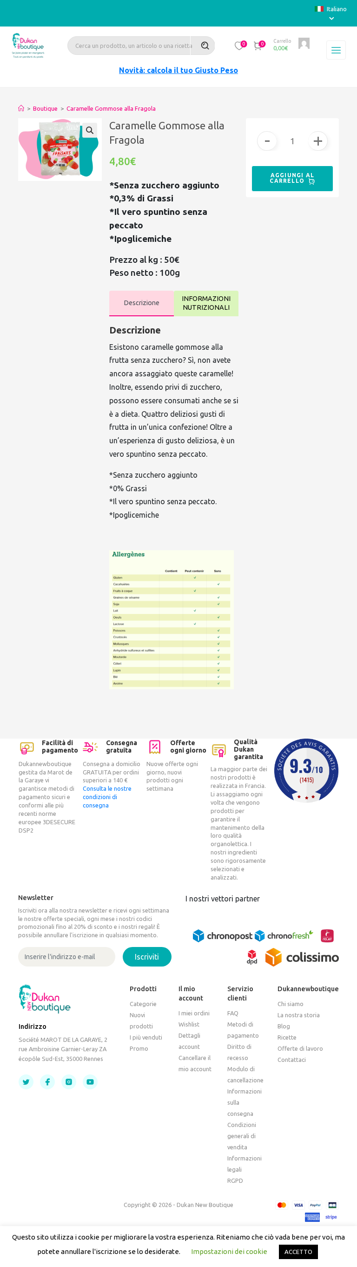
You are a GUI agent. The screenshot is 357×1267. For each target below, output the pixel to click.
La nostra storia (299, 1015)
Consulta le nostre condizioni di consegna (107, 796)
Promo (139, 1048)
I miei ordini (194, 1013)
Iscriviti (147, 957)
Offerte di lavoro (300, 1048)
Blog (284, 1026)
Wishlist (188, 1024)
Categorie (143, 1003)
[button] (239, 45)
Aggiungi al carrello (292, 178)
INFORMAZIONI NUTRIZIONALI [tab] (206, 303)
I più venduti (146, 1037)
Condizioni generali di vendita (241, 1135)
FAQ (232, 1013)
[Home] (21, 108)
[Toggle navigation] (336, 50)
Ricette (287, 1037)
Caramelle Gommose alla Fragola (111, 108)
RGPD (235, 1180)
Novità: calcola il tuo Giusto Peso (178, 70)
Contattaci (292, 1059)
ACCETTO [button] (298, 1251)
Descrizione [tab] (141, 303)
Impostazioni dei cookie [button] (229, 1251)
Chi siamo (291, 1003)
